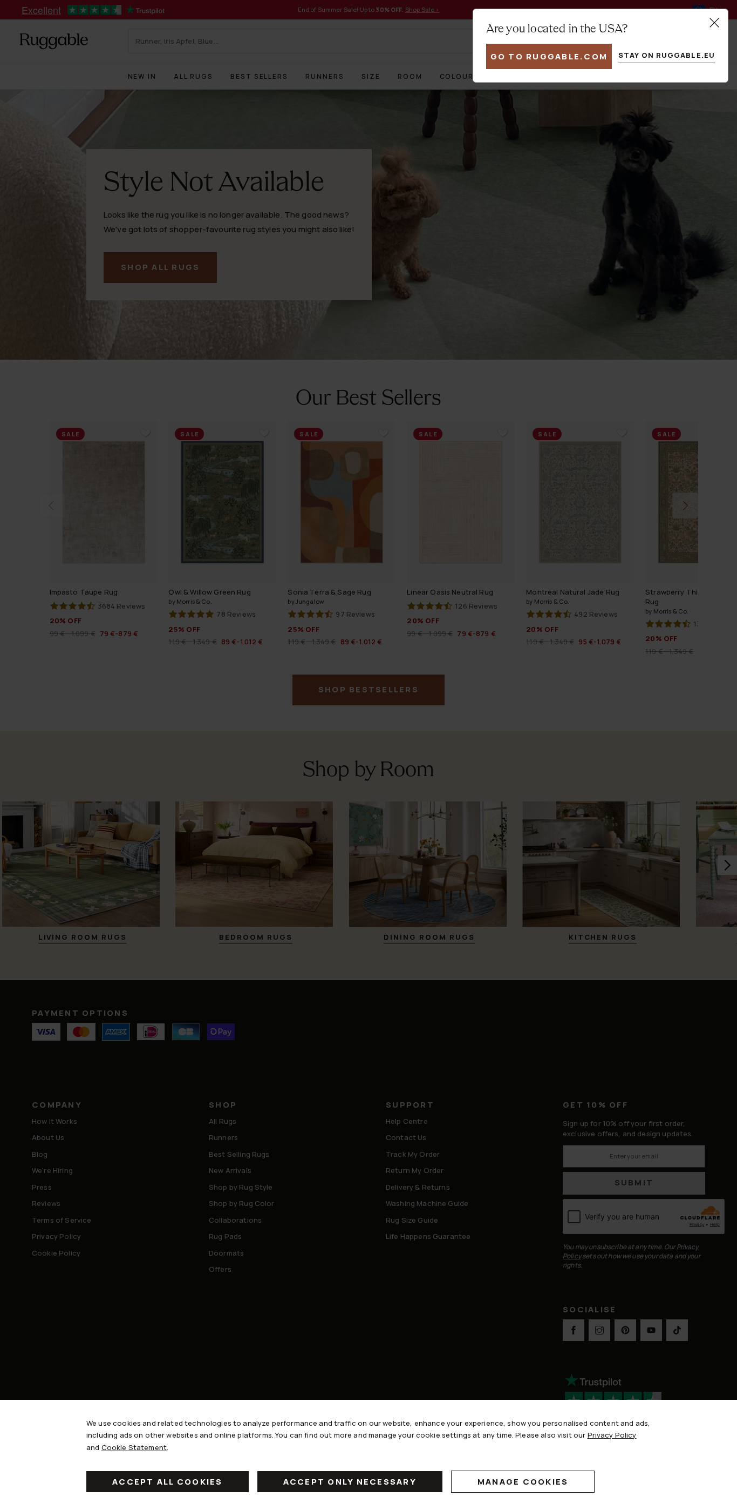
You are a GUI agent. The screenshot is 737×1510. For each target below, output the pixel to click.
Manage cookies (523, 1481)
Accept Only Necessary (350, 1481)
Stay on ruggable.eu (666, 55)
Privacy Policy (612, 1435)
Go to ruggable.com (549, 56)
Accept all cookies (167, 1481)
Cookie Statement (134, 1447)
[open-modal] (714, 22)
